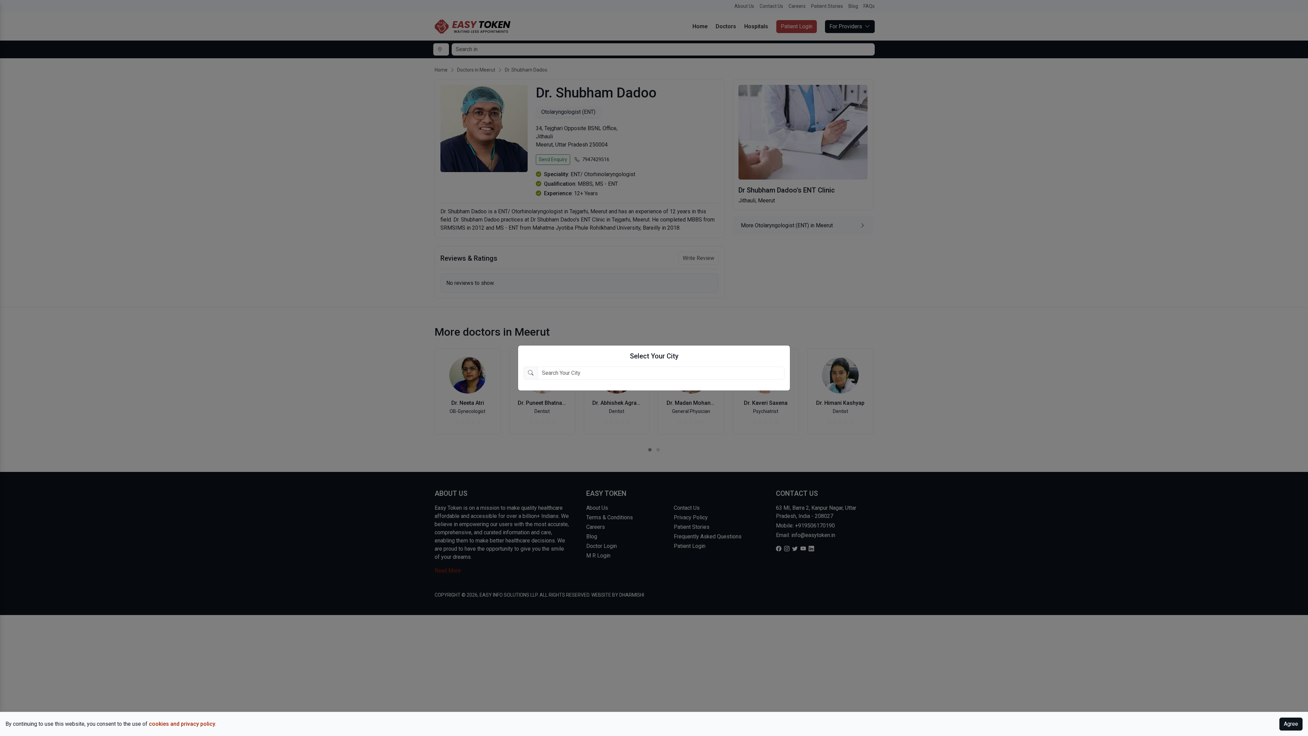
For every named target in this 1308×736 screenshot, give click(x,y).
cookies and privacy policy (182, 724)
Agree (1291, 724)
